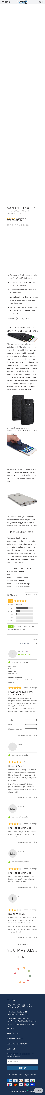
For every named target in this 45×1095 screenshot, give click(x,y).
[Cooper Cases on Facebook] (14, 1006)
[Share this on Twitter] (13, 318)
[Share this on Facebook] (17, 318)
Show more (21, 945)
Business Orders (15, 1039)
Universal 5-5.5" (28, 235)
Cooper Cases (17, 1075)
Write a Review (31, 594)
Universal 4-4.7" (13, 235)
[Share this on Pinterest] (22, 318)
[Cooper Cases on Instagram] (24, 1006)
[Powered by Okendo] (12, 595)
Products (11, 1028)
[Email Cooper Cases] (30, 1006)
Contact (11, 1049)
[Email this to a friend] (26, 318)
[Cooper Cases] (22, 2)
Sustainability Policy (17, 1044)
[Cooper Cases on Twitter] (9, 1006)
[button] (16, 218)
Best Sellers (13, 1033)
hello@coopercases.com (25, 1025)
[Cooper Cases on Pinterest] (19, 1006)
